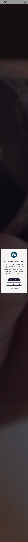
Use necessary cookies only (13, 284)
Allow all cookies (13, 279)
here (22, 275)
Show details (14, 289)
